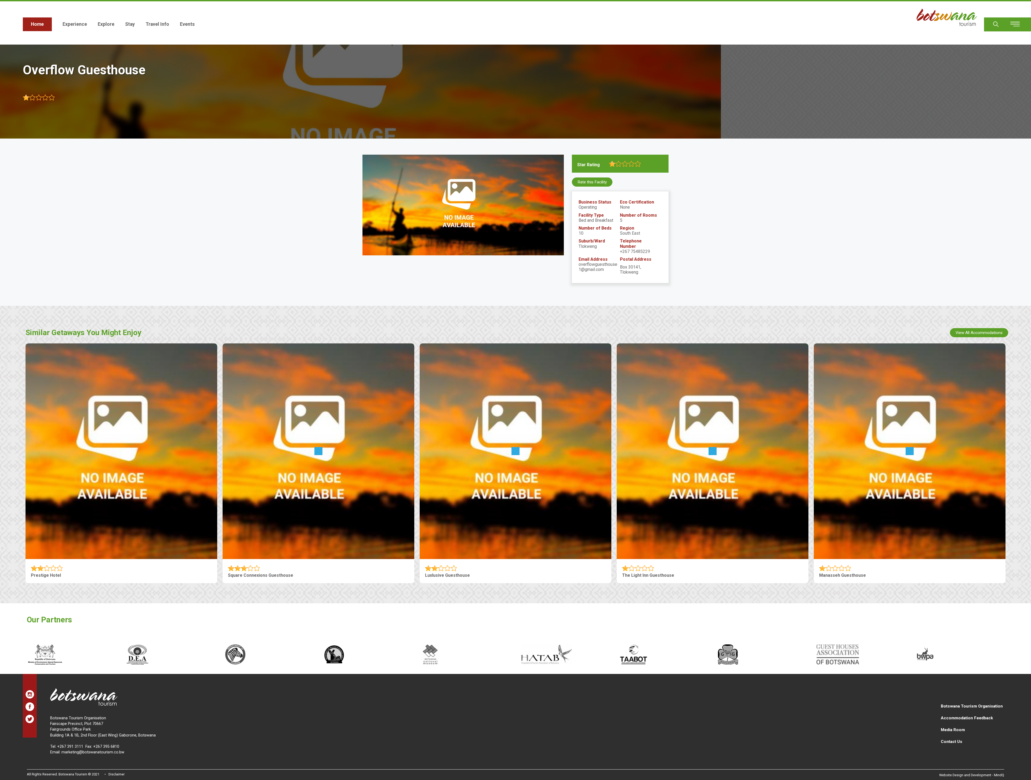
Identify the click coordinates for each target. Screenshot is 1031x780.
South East (630, 233)
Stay (130, 24)
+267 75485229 (635, 251)
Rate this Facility (592, 182)
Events (187, 24)
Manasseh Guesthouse (842, 575)
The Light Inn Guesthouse (648, 575)
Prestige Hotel (46, 575)
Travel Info (157, 24)
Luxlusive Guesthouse (447, 575)
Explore (106, 24)
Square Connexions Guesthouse (260, 575)
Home (37, 24)
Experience (75, 24)
